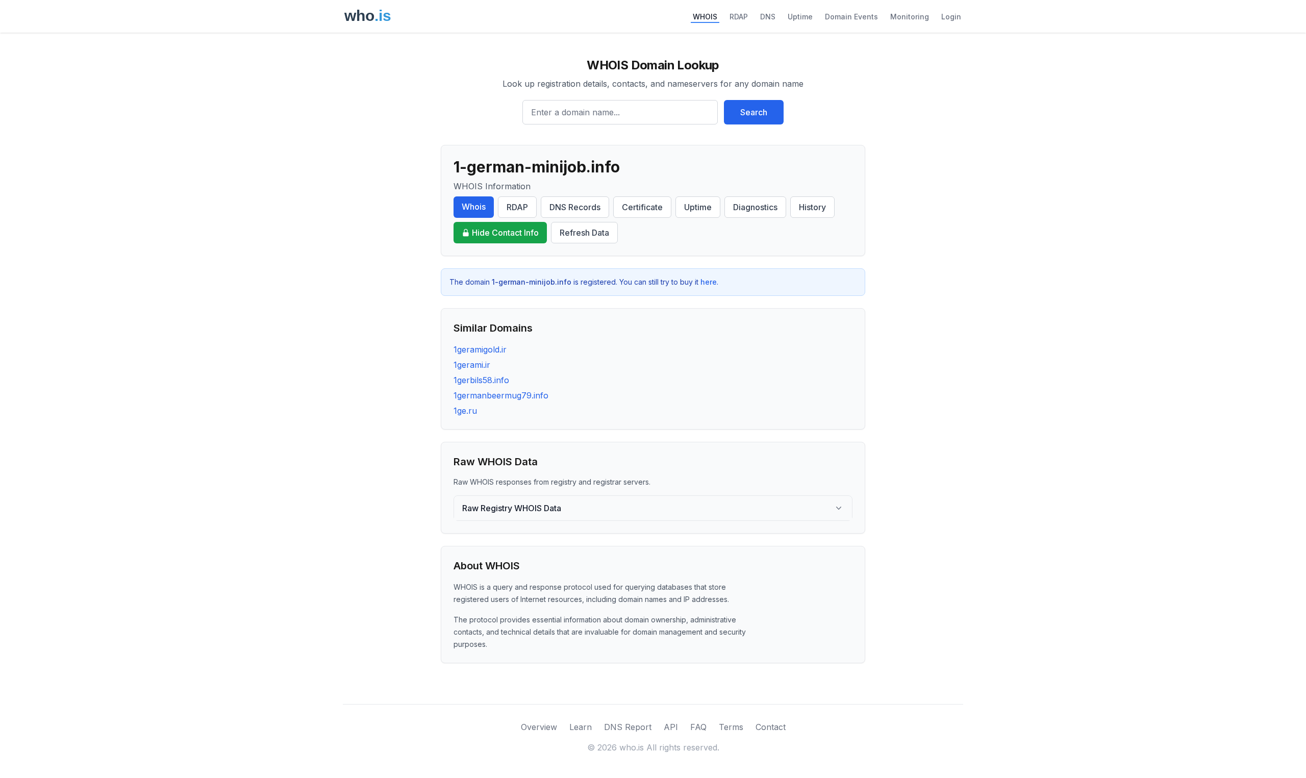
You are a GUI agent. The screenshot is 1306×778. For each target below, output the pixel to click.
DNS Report (627, 727)
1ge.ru (465, 411)
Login (951, 16)
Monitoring (909, 16)
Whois (474, 207)
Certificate (642, 207)
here (708, 282)
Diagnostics (755, 207)
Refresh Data (584, 233)
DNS (767, 16)
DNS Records (574, 207)
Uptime (800, 16)
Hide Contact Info (505, 233)
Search (753, 112)
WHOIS (705, 16)
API (671, 727)
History (812, 207)
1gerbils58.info (481, 380)
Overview (539, 727)
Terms (731, 727)
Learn (580, 727)
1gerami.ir (472, 365)
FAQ (698, 727)
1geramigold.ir (480, 349)
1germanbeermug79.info (501, 395)
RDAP (739, 16)
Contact (771, 727)
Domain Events (851, 16)
